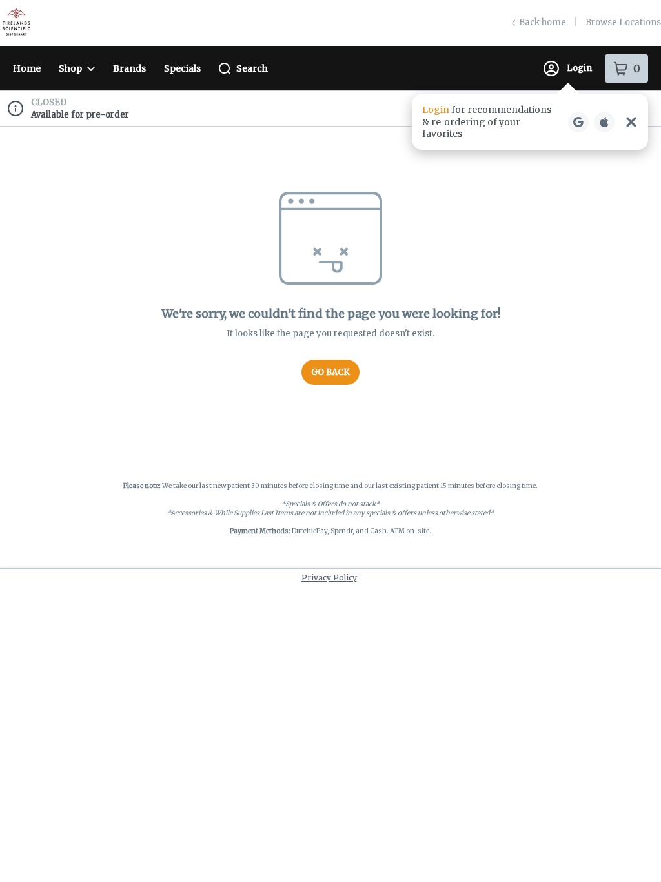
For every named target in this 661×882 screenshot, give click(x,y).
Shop (70, 68)
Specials (182, 68)
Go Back (330, 372)
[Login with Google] (578, 122)
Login (579, 68)
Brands (129, 68)
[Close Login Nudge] (631, 122)
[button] (530, 122)
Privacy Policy (329, 577)
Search (252, 68)
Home (27, 68)
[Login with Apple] (604, 122)
